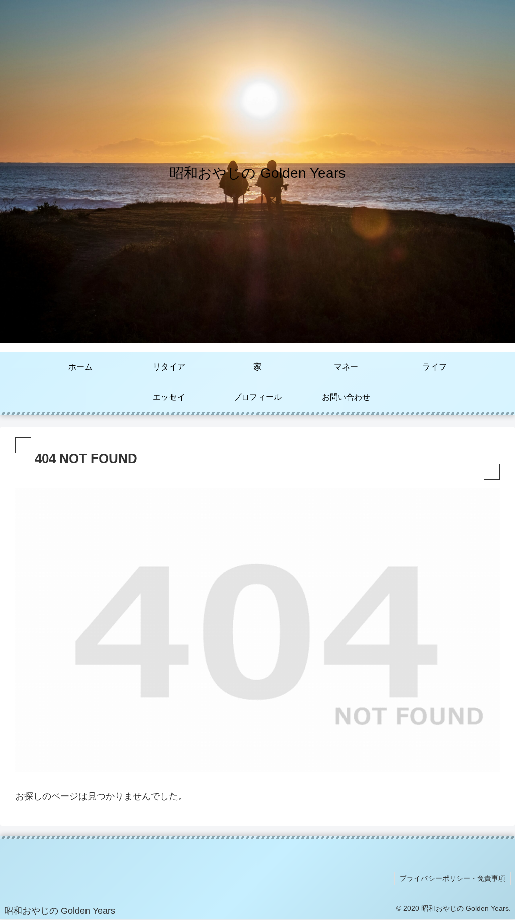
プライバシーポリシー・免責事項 (452, 878)
